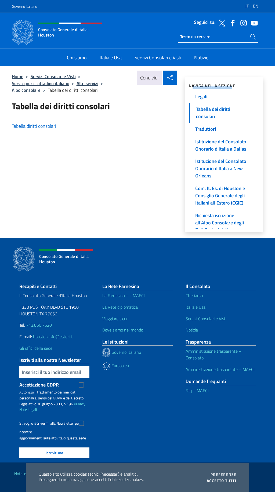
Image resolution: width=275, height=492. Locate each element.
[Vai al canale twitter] (220, 22)
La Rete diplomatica (120, 307)
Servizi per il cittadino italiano (40, 83)
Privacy (79, 404)
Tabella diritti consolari (34, 126)
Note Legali (28, 409)
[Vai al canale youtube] (253, 22)
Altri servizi (87, 83)
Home (17, 76)
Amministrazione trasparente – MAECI (220, 369)
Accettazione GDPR (39, 384)
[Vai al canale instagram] (242, 22)
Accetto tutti (221, 481)
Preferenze (223, 474)
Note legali (23, 474)
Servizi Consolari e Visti (53, 76)
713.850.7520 (38, 325)
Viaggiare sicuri (115, 318)
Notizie (192, 330)
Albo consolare (26, 90)
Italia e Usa (195, 307)
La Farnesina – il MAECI (123, 295)
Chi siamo (194, 295)
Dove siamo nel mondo (122, 330)
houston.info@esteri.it (53, 336)
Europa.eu (119, 365)
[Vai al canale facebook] (231, 22)
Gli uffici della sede (35, 348)
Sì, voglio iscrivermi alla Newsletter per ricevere (49, 424)
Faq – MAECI (197, 390)
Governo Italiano (24, 6)
